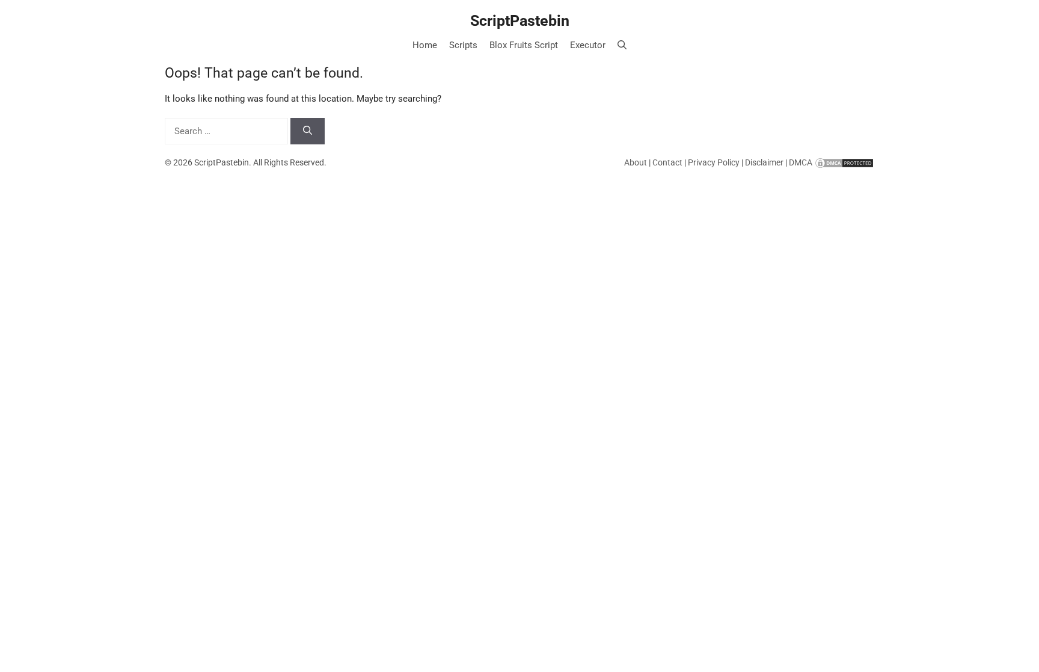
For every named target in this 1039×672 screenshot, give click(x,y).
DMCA (800, 162)
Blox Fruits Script (523, 45)
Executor (587, 45)
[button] (622, 45)
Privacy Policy (714, 162)
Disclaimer (764, 162)
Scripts (463, 45)
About (635, 162)
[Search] (307, 131)
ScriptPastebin (519, 20)
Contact (667, 162)
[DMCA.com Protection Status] (844, 162)
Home (424, 45)
